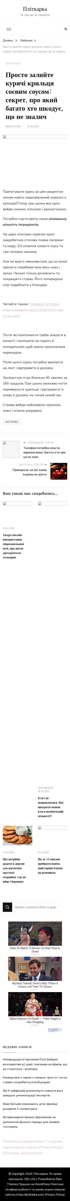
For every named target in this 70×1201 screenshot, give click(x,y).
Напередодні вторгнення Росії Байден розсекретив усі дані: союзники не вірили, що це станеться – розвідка (35, 1064)
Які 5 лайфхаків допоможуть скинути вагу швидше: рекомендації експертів (33, 1093)
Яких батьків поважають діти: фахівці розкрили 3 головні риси (30, 1106)
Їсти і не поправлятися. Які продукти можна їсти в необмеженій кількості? (50, 807)
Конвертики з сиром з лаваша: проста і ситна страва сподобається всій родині (35, 1080)
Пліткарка (35, 9)
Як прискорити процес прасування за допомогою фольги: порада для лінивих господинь (31, 1122)
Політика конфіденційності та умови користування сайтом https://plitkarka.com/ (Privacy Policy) (35, 1189)
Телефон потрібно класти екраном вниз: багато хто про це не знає (33, 310)
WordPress (42, 1184)
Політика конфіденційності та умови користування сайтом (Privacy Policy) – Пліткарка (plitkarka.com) (33, 1147)
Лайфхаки (13, 63)
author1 (15, 126)
